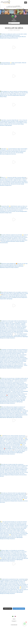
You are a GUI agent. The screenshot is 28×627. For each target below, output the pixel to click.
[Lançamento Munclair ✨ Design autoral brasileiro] (14, 76)
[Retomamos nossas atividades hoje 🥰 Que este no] (14, 277)
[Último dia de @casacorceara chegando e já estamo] (14, 420)
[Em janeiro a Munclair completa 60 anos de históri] (14, 248)
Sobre (14, 19)
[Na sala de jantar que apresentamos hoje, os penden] (14, 592)
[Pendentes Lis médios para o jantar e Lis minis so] (14, 47)
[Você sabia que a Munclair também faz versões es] (14, 506)
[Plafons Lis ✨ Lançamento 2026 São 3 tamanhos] (14, 191)
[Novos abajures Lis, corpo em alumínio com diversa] (14, 105)
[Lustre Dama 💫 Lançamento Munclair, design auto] (14, 162)
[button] (25, 624)
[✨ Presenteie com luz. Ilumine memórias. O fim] (14, 449)
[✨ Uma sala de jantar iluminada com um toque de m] (14, 535)
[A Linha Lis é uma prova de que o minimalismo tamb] (14, 392)
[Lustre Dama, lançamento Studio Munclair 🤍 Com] (14, 133)
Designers (14, 20)
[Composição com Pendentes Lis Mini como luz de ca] (14, 363)
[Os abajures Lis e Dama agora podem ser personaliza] (14, 334)
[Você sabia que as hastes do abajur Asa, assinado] (14, 478)
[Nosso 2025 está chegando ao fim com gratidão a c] (14, 306)
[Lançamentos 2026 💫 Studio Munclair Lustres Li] (14, 219)
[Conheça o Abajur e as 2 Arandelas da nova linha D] (14, 564)
